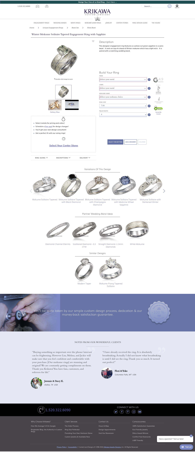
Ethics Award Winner (140, 433)
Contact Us (103, 422)
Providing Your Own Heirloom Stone (78, 433)
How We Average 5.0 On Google (43, 426)
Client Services (71, 422)
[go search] (170, 6)
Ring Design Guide (139, 23)
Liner (101, 84)
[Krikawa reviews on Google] (158, 82)
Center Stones (122, 23)
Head (101, 75)
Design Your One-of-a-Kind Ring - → (97, 2)
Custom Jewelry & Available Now (77, 437)
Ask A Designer (130, 142)
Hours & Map (104, 426)
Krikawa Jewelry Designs (112, 447)
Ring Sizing (40, 158)
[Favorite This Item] (93, 41)
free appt (48, 126)
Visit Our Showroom (106, 433)
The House (156, 23)
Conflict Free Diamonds (141, 437)
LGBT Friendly (137, 440)
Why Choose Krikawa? (41, 422)
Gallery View (55, 112)
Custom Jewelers (97, 15)
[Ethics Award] (158, 94)
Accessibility (72, 447)
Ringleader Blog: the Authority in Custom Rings (46, 430)
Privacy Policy (61, 447)
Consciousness (139, 422)
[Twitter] (116, 412)
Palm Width (103, 111)
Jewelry (108, 23)
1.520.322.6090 (24, 6)
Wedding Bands (59, 23)
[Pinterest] (128, 412)
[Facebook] (122, 412)
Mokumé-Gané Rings (93, 23)
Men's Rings (75, 23)
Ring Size (102, 102)
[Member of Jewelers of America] (158, 103)
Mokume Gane (104, 93)
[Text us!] (186, 447)
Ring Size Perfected (72, 429)
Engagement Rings (41, 23)
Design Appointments (107, 429)
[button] (164, 191)
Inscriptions (62, 158)
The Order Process (72, 426)
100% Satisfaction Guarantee (143, 426)
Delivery (84, 158)
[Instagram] (134, 412)
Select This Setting (115, 142)
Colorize (142, 142)
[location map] (46, 6)
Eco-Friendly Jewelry (140, 429)
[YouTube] (140, 412)
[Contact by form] (37, 6)
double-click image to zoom (64, 79)
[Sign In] (177, 5)
